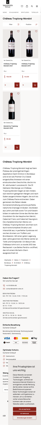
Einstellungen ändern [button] (24, 418)
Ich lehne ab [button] (24, 413)
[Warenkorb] (26, 6)
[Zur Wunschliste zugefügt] (18, 31)
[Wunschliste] (22, 6)
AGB (4, 416)
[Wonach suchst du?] (31, 6)
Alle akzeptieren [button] (24, 409)
